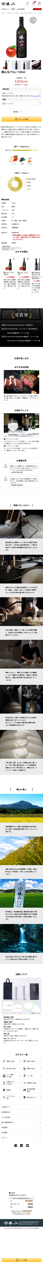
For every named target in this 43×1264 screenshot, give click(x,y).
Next (40, 38)
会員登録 (4, 1127)
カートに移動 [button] (23, 1260)
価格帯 (13, 9)
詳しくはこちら (36, 96)
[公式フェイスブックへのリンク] (21, 1145)
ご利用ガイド (6, 1107)
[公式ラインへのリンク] (27, 1145)
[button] (1, 277)
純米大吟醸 (24, 13)
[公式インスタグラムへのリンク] (15, 1145)
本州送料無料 (21, 9)
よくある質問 (6, 1117)
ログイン (4, 1138)
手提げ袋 (6, 89)
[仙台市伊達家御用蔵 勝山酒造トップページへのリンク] (8, 4)
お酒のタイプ (5, 9)
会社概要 (4, 1132)
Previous (4, 38)
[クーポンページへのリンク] (37, 9)
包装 (4, 99)
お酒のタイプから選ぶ (13, 13)
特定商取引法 (6, 1112)
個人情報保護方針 (7, 1122)
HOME (3, 13)
